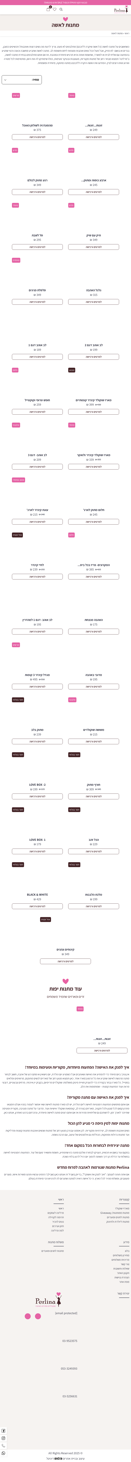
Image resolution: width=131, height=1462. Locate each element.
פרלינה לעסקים (56, 1212)
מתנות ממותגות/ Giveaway (114, 1212)
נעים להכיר (58, 1221)
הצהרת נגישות (121, 1277)
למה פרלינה (57, 1230)
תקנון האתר (123, 1273)
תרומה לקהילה (56, 1217)
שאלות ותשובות (121, 1268)
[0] (48, 10)
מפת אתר (124, 1282)
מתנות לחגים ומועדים (118, 1217)
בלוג (127, 1251)
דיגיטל (50, 1458)
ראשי (127, 33)
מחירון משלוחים (121, 1255)
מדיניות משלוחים (120, 1259)
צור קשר (125, 1264)
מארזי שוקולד (122, 1208)
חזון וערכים (58, 1226)
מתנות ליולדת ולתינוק (117, 1221)
